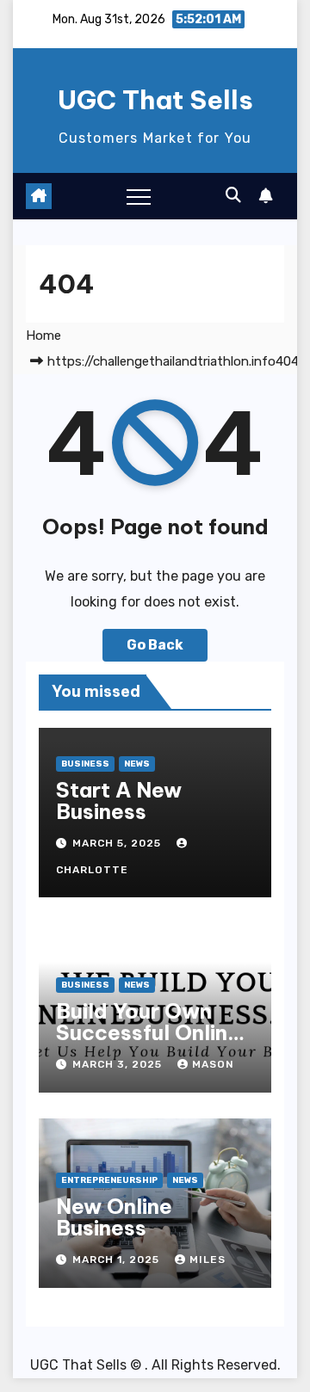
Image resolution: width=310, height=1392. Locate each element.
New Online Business (114, 1217)
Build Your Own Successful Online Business (148, 1032)
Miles (207, 1259)
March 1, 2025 (117, 1259)
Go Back (155, 645)
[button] (233, 195)
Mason (213, 1064)
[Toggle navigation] (138, 196)
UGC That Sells (155, 99)
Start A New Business (119, 800)
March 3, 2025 (118, 1064)
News (137, 764)
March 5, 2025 (118, 843)
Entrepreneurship (109, 1180)
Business (85, 764)
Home (43, 335)
